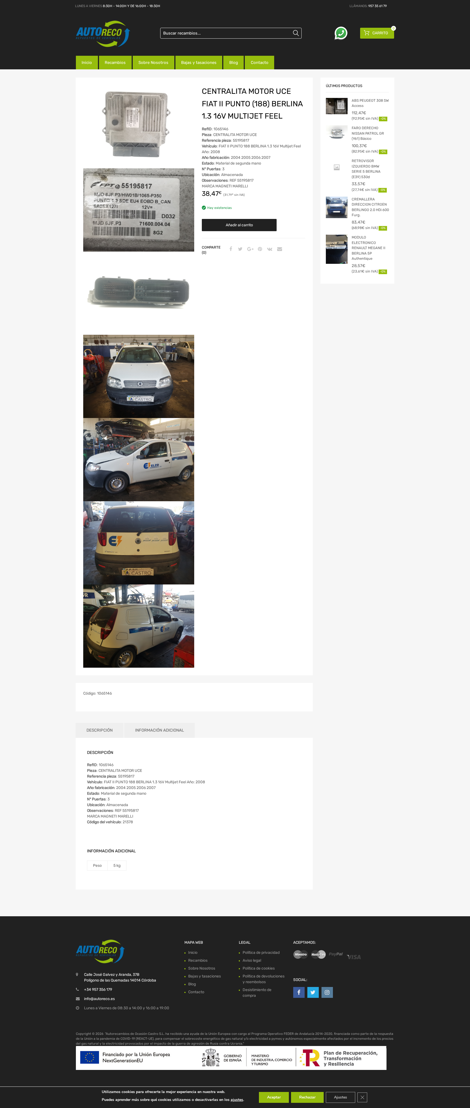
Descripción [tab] (99, 730)
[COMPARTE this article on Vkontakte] (269, 249)
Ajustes (340, 1097)
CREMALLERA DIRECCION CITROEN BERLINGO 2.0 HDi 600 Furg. (370, 207)
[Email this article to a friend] (278, 249)
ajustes (237, 1099)
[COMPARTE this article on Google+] (249, 249)
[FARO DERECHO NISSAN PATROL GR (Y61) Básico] (337, 133)
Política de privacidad (261, 952)
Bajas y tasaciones (199, 62)
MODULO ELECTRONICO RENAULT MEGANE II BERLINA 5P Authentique (368, 248)
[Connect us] (299, 992)
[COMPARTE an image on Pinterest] (259, 249)
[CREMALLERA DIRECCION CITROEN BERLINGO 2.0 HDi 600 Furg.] (337, 207)
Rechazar (307, 1097)
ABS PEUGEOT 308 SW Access (370, 103)
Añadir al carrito (239, 225)
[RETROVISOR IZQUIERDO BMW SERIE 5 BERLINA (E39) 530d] (337, 167)
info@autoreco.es (99, 998)
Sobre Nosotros (153, 62)
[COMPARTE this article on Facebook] (229, 249)
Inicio (87, 62)
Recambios (115, 62)
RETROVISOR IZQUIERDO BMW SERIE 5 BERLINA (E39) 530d (366, 169)
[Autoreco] (99, 34)
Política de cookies (259, 968)
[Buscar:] (231, 33)
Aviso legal (252, 960)
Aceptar (274, 1097)
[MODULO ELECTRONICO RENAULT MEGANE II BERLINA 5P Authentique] (337, 249)
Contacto (259, 62)
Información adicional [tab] (159, 730)
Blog (233, 62)
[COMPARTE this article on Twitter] (239, 249)
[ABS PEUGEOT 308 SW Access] (337, 106)
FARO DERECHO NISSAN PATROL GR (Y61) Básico (368, 133)
